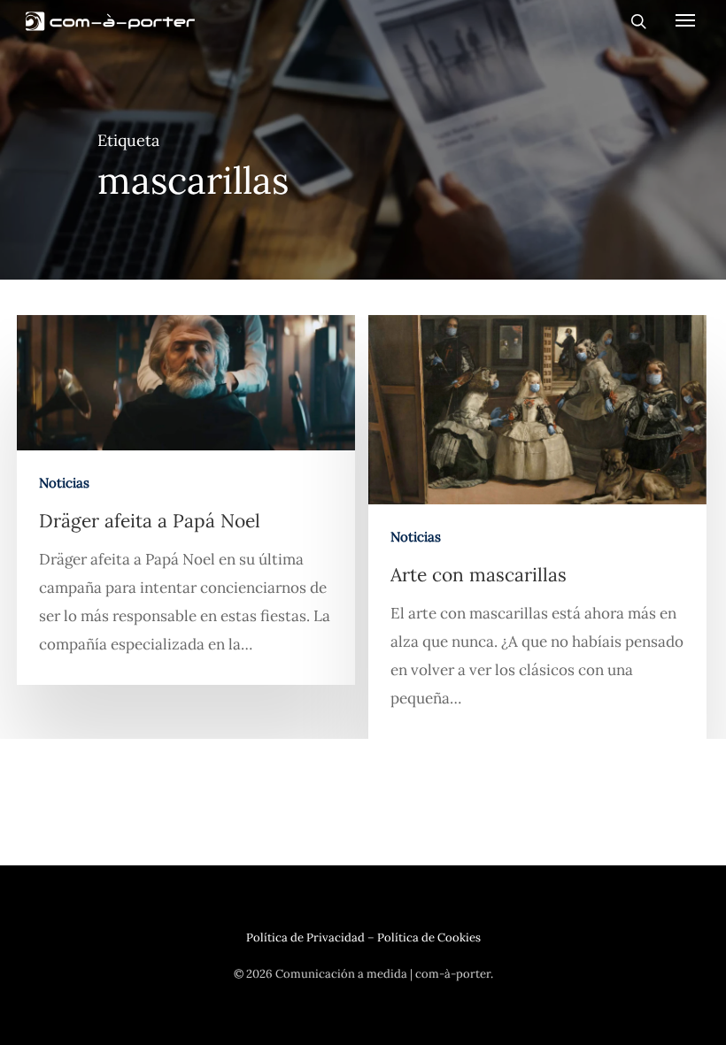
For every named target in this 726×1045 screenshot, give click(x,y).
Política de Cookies (429, 937)
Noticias (64, 482)
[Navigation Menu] (685, 19)
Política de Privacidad (305, 937)
